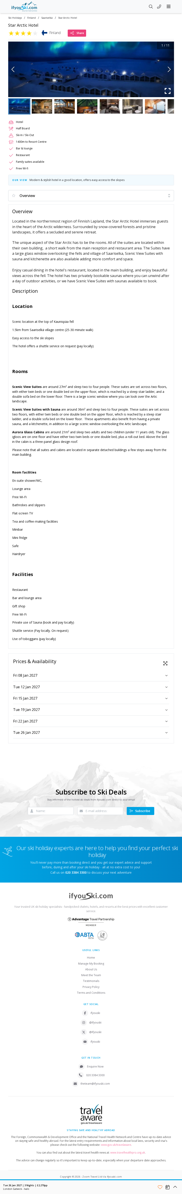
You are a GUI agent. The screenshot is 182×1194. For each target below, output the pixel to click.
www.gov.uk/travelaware (116, 1145)
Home (91, 957)
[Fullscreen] (168, 91)
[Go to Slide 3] (64, 106)
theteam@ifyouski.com (95, 1084)
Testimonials (91, 981)
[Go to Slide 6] (132, 106)
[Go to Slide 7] (155, 106)
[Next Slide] (169, 69)
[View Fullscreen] (165, 663)
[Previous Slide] (13, 69)
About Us (91, 969)
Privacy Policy (91, 987)
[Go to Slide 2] (42, 106)
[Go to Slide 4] (87, 106)
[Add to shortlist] (160, 1187)
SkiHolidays (15, 18)
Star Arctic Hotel (67, 18)
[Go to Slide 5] (110, 106)
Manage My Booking (91, 963)
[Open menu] (169, 6)
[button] (91, 69)
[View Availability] (167, 1187)
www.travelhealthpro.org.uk (127, 1152)
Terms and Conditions (91, 993)
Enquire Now (95, 1066)
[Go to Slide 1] (19, 106)
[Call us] (159, 6)
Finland (31, 18)
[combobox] (91, 195)
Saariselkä (47, 18)
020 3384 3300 (95, 1075)
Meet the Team (91, 975)
